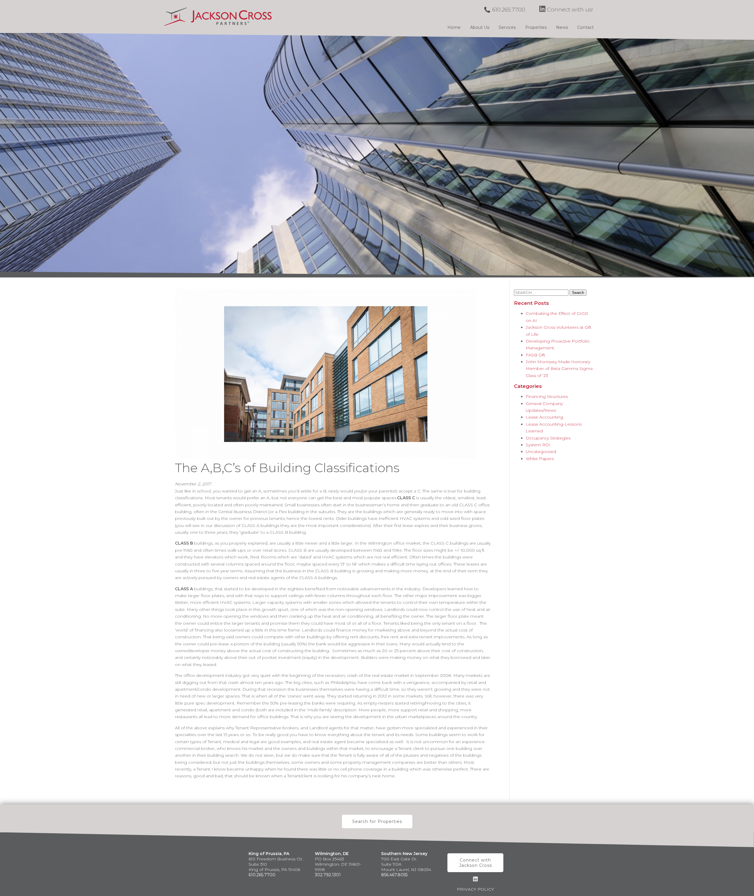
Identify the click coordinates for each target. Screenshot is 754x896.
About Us (479, 27)
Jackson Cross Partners (218, 16)
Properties (536, 27)
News (562, 27)
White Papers (540, 458)
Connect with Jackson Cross (475, 862)
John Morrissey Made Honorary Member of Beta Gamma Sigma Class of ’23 (559, 368)
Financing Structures (547, 396)
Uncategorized (541, 451)
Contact (585, 27)
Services (507, 27)
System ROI (538, 444)
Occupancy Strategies (548, 438)
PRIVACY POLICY (475, 889)
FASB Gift (535, 355)
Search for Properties (377, 821)
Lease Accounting (544, 417)
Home (454, 27)
